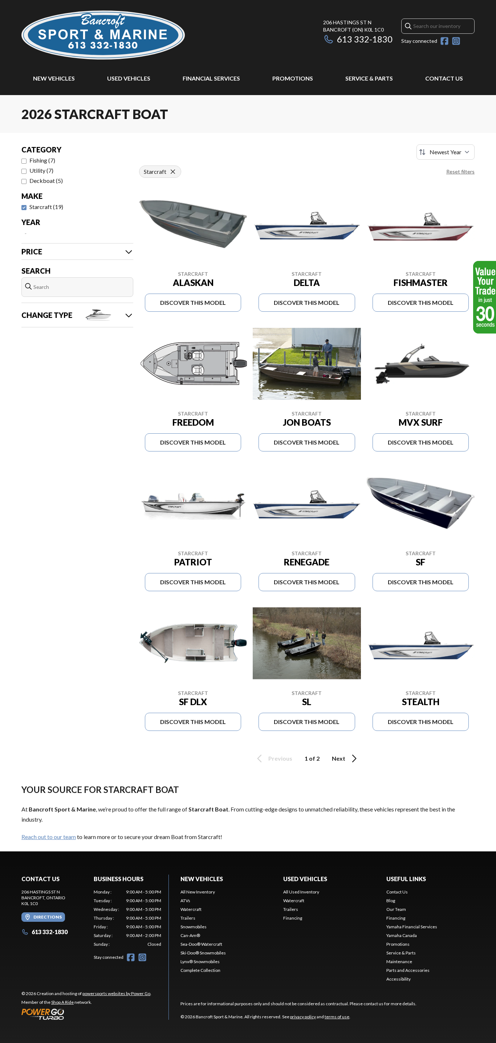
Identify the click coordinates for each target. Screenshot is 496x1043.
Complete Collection (200, 970)
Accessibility (398, 979)
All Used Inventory (301, 892)
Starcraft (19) (46, 206)
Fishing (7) (42, 160)
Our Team (396, 909)
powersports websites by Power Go (116, 993)
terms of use (337, 1016)
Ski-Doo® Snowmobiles (203, 953)
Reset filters (460, 171)
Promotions (292, 78)
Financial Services (211, 78)
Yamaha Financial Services (411, 926)
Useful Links (406, 878)
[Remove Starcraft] (172, 171)
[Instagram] (456, 41)
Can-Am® (190, 935)
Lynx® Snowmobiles (200, 961)
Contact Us (444, 78)
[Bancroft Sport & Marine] (103, 35)
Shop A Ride (62, 1002)
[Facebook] (444, 41)
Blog (390, 900)
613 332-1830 (365, 39)
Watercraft (191, 909)
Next (338, 758)
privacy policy (303, 1016)
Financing (292, 918)
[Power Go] (86, 1014)
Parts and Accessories (408, 970)
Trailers (187, 918)
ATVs (185, 900)
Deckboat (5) (46, 180)
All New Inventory (197, 892)
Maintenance (399, 961)
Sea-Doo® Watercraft (201, 944)
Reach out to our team (48, 836)
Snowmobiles (193, 926)
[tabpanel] (128, 918)
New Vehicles (54, 78)
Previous (280, 758)
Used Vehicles (128, 78)
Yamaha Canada (401, 935)
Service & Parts (369, 78)
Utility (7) (41, 170)
